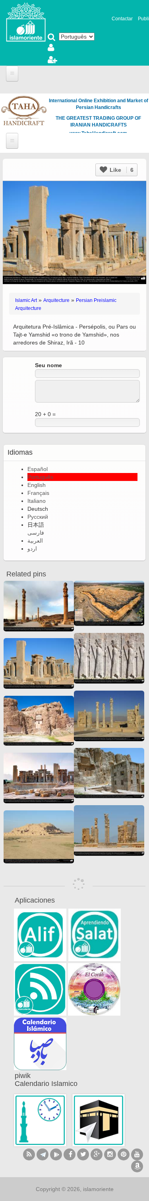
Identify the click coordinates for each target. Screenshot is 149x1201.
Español (37, 469)
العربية (35, 540)
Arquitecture (56, 300)
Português (40, 477)
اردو (32, 548)
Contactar (122, 18)
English (36, 485)
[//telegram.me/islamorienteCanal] (42, 1154)
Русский (37, 517)
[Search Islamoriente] (52, 38)
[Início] (26, 21)
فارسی (35, 532)
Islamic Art (26, 300)
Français (38, 493)
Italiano (36, 501)
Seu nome (48, 365)
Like (121, 170)
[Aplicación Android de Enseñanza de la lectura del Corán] (40, 935)
